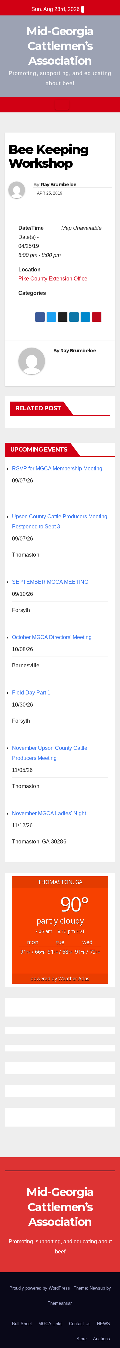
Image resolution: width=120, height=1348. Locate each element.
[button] (110, 104)
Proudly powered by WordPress (40, 1288)
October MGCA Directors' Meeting (52, 637)
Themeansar (59, 1303)
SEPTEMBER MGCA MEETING (50, 582)
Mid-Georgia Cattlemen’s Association (59, 46)
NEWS (103, 1323)
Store (81, 1338)
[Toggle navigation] (62, 105)
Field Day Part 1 (31, 692)
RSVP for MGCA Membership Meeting (57, 468)
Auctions (101, 1338)
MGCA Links (50, 1323)
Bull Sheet (22, 1323)
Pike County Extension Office (52, 278)
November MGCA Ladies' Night (49, 813)
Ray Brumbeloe (59, 185)
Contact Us (80, 1323)
